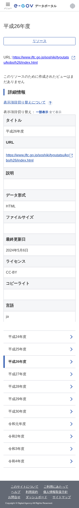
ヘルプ (15, 492)
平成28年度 (17, 386)
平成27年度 (17, 374)
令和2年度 (16, 436)
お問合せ (14, 497)
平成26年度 (17, 361)
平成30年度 (17, 411)
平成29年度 (17, 399)
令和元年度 (17, 424)
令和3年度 (16, 449)
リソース (39, 41)
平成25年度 (17, 349)
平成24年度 (17, 337)
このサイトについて (24, 486)
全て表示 (55, 112)
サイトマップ (61, 497)
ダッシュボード (36, 497)
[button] (72, 6)
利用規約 (32, 492)
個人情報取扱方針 (55, 492)
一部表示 (42, 112)
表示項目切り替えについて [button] (25, 102)
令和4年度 (16, 461)
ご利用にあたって (56, 486)
